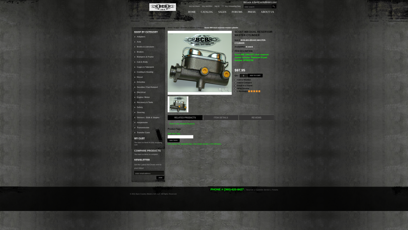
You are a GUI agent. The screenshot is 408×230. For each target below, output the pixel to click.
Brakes (176, 28)
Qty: (236, 75)
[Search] (274, 6)
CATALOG (207, 12)
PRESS (251, 12)
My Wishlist (207, 6)
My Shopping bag (232, 6)
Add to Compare (244, 83)
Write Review (243, 88)
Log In (217, 6)
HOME (192, 12)
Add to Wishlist (244, 80)
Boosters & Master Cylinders (192, 28)
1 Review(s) (242, 91)
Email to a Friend (244, 85)
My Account (194, 6)
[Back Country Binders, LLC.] (153, 7)
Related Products (185, 117)
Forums (275, 190)
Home (170, 28)
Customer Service (263, 190)
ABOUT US (267, 12)
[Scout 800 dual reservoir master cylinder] (178, 104)
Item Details (221, 117)
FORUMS (237, 12)
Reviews (256, 117)
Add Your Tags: (174, 134)
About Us (249, 190)
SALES (222, 12)
